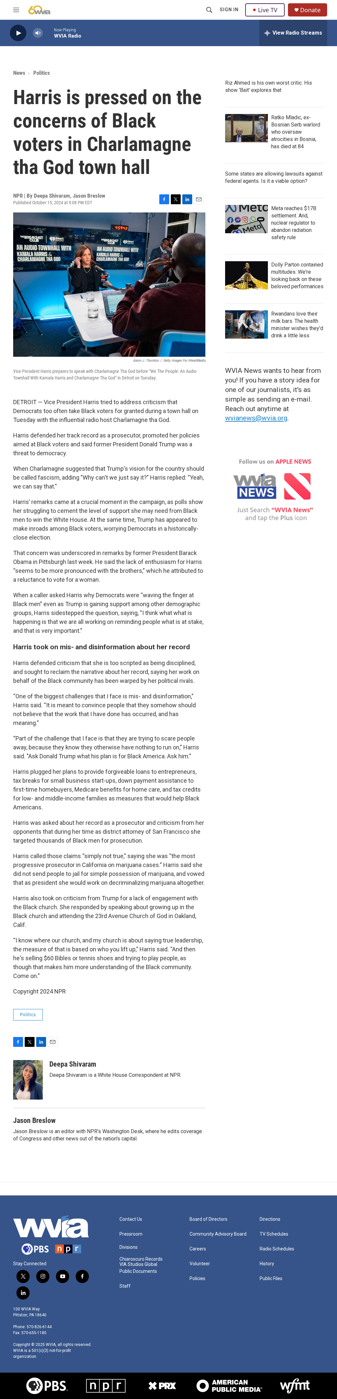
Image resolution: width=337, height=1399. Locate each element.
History (267, 1263)
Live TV (267, 10)
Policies (197, 1278)
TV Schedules (274, 1234)
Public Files (271, 1278)
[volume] (37, 33)
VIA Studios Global (138, 1264)
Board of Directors (208, 1219)
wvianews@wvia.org (256, 418)
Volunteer (200, 1263)
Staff (125, 1286)
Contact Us (130, 1219)
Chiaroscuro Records (141, 1259)
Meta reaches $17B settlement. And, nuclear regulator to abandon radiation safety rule (293, 222)
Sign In (229, 9)
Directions (270, 1219)
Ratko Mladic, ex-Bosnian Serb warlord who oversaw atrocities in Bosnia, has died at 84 (295, 132)
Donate (310, 10)
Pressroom (131, 1234)
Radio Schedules (277, 1248)
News (19, 73)
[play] (18, 33)
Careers (198, 1248)
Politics (41, 73)
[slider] (48, 32)
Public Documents (138, 1271)
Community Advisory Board (218, 1234)
